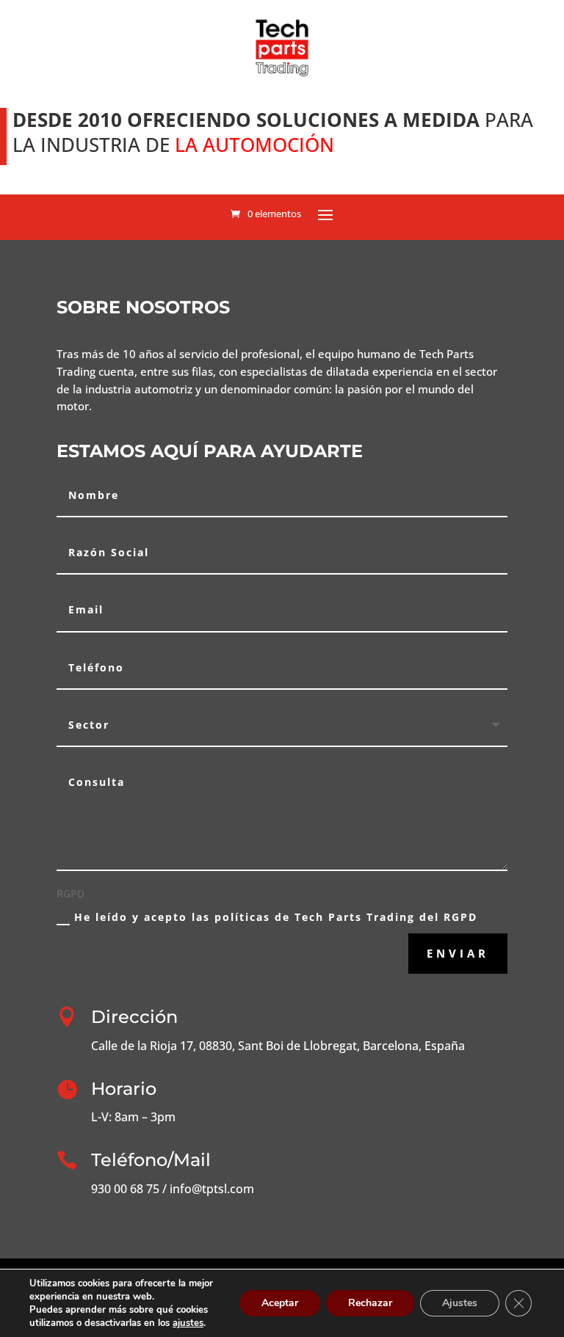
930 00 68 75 (125, 1189)
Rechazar (370, 1303)
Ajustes (459, 1303)
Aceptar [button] (279, 1303)
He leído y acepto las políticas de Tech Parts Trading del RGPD (275, 917)
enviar (458, 953)
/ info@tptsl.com (206, 1189)
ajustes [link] (188, 1323)
